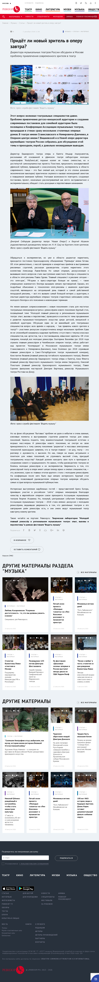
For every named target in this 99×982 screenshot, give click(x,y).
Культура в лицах (10, 918)
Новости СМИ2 (7, 556)
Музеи (67, 9)
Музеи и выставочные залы (12, 930)
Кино (39, 9)
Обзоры (5, 908)
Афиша (70, 17)
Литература (53, 9)
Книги (29, 924)
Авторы (39, 931)
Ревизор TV (7, 904)
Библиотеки (6, 935)
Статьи (22, 23)
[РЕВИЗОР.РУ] (11, 9)
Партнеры (40, 938)
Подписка (39, 3)
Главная (5, 23)
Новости (29, 17)
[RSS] (86, 3)
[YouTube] (91, 3)
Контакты (40, 942)
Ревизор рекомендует (86, 17)
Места (5, 924)
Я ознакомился (11, 864)
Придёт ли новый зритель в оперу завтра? (44, 23)
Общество (90, 875)
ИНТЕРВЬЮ (11, 606)
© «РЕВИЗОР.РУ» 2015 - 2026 (39, 970)
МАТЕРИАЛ (85, 31)
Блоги (5, 915)
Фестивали (46, 900)
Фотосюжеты (8, 900)
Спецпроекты (43, 17)
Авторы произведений (46, 935)
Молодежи (58, 17)
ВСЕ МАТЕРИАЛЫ (89, 572)
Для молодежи (30, 897)
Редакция (40, 928)
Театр (28, 9)
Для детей (28, 893)
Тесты (5, 911)
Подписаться (66, 858)
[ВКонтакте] (76, 3)
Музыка (79, 9)
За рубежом (47, 904)
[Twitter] (81, 3)
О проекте (29, 3)
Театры (4, 928)
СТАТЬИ (76, 31)
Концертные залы (8, 933)
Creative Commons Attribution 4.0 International (65, 959)
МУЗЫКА (68, 31)
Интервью (7, 897)
